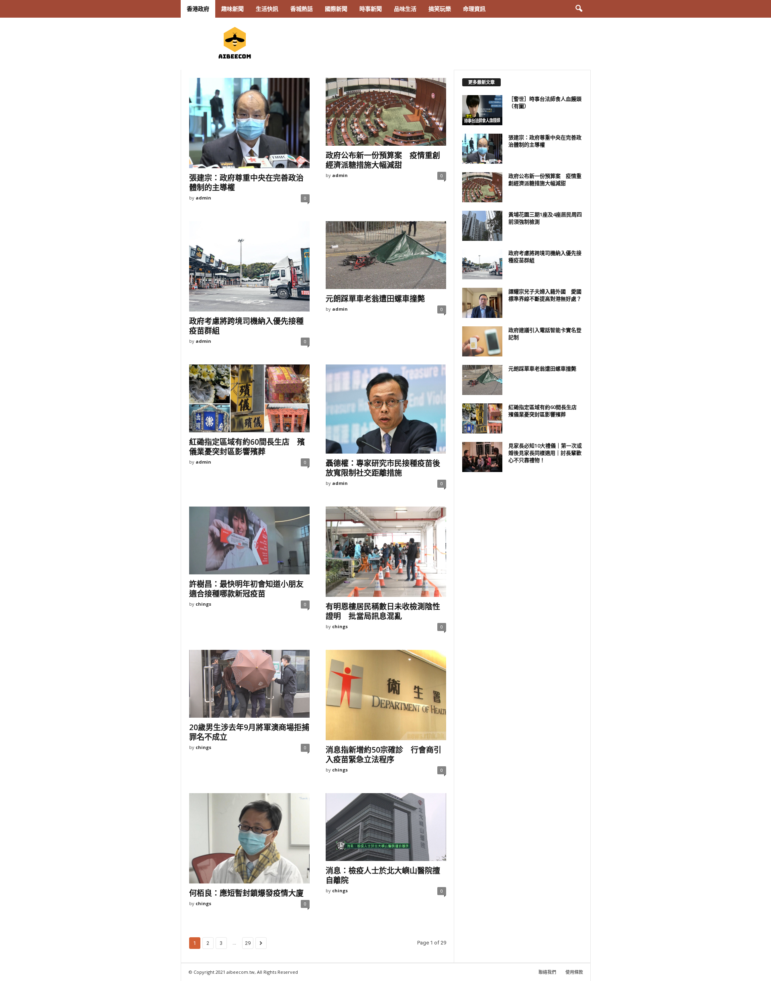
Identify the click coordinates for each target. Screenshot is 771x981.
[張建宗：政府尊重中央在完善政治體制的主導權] (249, 123)
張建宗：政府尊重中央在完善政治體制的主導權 (246, 183)
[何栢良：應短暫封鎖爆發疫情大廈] (249, 838)
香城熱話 (301, 8)
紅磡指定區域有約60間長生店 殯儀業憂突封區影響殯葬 (247, 447)
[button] (578, 9)
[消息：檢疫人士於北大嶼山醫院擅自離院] (386, 827)
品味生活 (405, 8)
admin (203, 198)
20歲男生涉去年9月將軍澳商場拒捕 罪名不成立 (253, 732)
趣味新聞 (232, 8)
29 (248, 943)
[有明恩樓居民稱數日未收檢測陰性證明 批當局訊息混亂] (386, 552)
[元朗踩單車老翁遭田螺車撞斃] (386, 255)
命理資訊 (474, 8)
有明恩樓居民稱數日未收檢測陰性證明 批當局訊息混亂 (383, 611)
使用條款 (574, 972)
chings (203, 604)
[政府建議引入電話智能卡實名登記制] (482, 341)
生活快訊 (267, 8)
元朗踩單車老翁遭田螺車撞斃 (375, 298)
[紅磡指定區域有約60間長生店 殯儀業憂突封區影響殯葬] (249, 398)
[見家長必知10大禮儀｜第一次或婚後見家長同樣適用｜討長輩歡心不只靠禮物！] (482, 457)
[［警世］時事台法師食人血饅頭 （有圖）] (482, 110)
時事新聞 (370, 8)
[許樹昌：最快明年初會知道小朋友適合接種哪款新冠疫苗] (249, 540)
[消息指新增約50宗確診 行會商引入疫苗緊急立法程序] (386, 695)
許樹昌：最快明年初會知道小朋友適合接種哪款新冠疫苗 (246, 589)
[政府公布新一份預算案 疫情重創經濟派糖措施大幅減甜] (386, 112)
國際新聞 (336, 8)
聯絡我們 (547, 972)
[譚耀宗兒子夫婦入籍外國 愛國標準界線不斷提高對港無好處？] (482, 303)
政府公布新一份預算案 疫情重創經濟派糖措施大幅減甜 (383, 160)
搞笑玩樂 (439, 8)
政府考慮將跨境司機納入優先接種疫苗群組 (246, 326)
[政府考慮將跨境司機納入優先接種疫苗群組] (249, 266)
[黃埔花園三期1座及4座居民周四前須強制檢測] (482, 226)
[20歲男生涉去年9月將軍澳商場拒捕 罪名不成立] (249, 684)
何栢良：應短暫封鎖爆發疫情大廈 (246, 893)
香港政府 (198, 8)
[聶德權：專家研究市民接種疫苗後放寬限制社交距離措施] (386, 409)
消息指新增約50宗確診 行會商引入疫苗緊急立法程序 (383, 755)
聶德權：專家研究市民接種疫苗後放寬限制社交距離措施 (383, 468)
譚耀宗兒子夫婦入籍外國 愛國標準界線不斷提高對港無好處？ (544, 295)
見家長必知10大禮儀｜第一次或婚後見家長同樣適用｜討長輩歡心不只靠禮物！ (545, 453)
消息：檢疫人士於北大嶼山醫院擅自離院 (383, 875)
